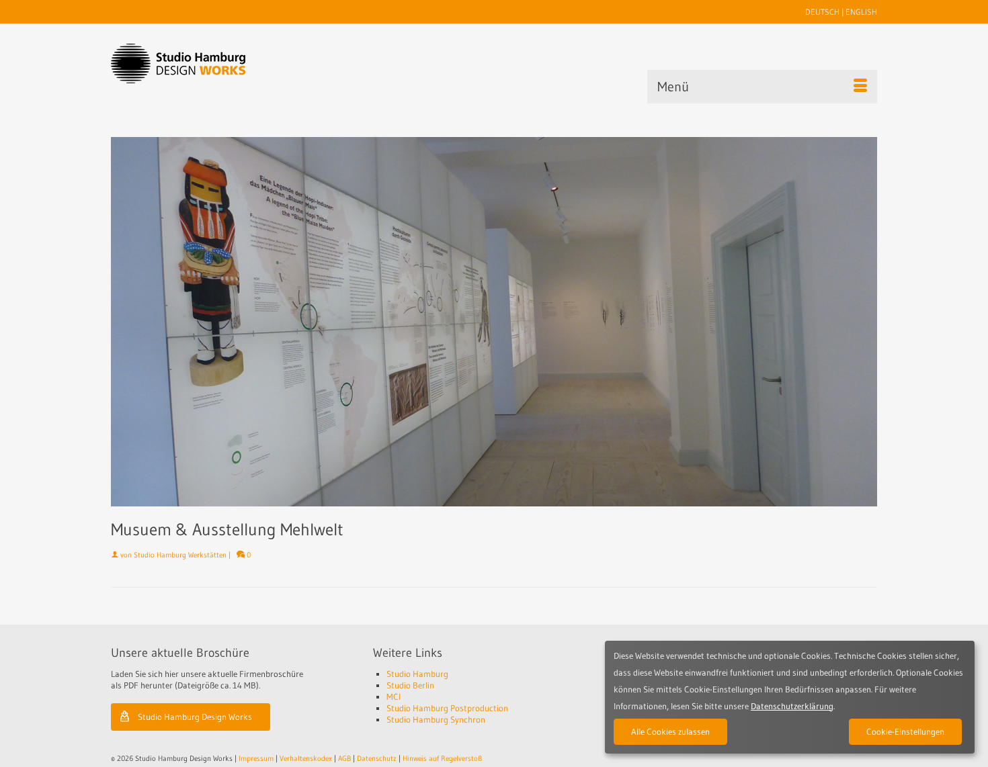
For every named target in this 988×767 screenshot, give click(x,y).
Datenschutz (377, 758)
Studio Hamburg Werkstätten (180, 554)
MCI (393, 696)
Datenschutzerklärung (792, 706)
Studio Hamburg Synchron (435, 719)
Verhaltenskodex (306, 758)
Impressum (256, 758)
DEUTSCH (822, 12)
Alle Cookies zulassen (670, 731)
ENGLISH (861, 12)
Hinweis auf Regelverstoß (442, 758)
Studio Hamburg (417, 673)
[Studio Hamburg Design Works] (199, 63)
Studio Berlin (410, 685)
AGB (344, 758)
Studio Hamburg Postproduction (447, 708)
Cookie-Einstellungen (905, 731)
